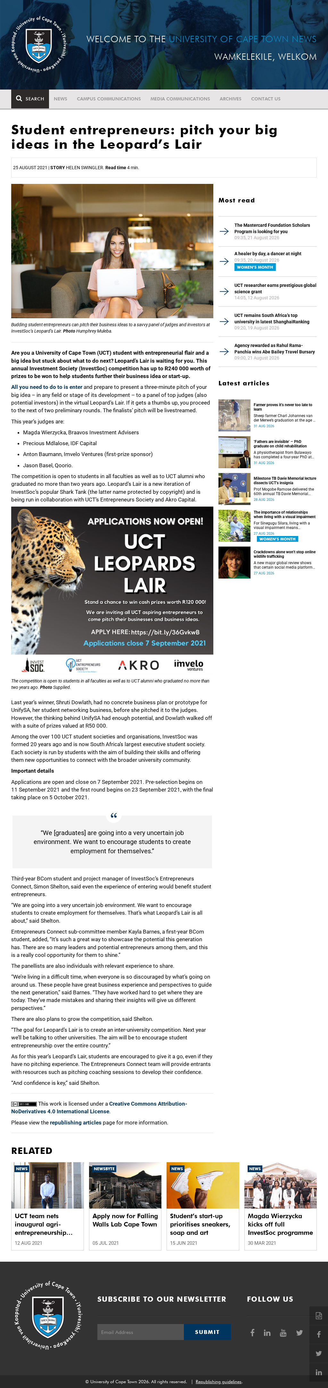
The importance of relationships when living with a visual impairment (285, 514)
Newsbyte (104, 1168)
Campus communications (109, 98)
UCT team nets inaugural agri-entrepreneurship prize (40, 1224)
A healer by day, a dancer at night (267, 253)
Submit (207, 1332)
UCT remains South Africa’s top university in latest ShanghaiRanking (271, 318)
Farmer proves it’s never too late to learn (283, 407)
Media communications (180, 98)
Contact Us (266, 98)
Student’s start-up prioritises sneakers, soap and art (200, 1224)
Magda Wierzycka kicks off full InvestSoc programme (280, 1224)
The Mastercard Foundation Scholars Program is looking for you (272, 228)
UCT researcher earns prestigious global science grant (275, 288)
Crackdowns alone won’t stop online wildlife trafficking (285, 554)
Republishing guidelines (219, 1381)
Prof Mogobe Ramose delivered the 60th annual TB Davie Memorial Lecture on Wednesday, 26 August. (284, 491)
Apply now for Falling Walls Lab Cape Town (125, 1220)
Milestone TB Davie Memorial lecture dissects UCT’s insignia (285, 480)
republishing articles (76, 1122)
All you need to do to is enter (46, 387)
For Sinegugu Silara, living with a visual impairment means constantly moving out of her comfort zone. (282, 525)
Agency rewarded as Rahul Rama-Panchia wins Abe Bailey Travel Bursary (274, 348)
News (60, 98)
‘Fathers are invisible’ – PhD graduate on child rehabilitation (280, 443)
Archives (231, 98)
